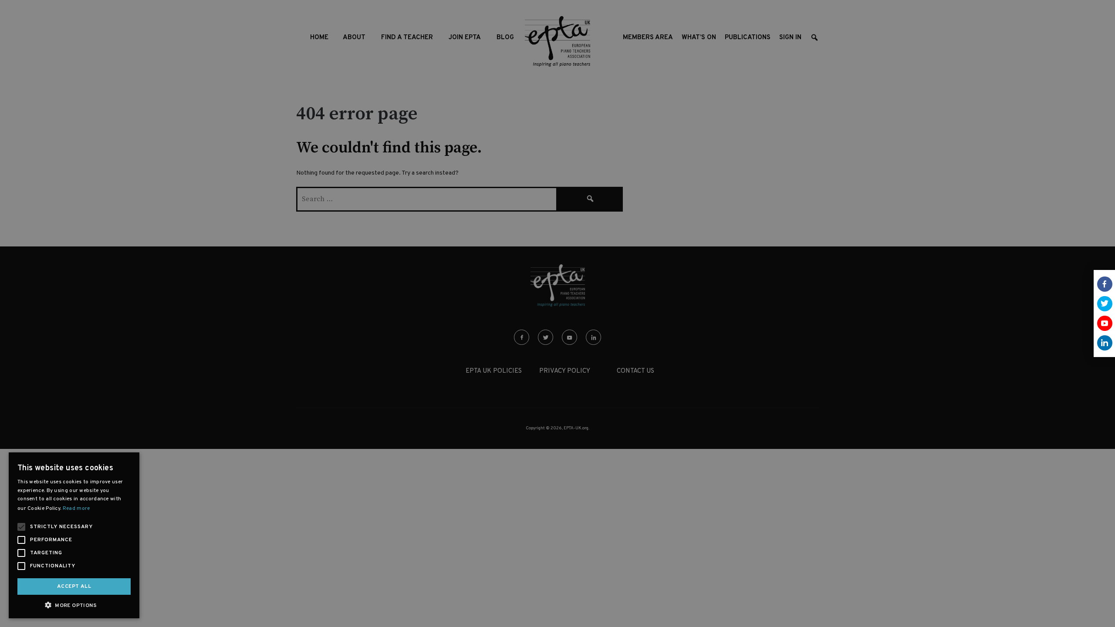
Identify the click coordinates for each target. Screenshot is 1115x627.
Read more (76, 508)
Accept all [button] (74, 586)
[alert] (557, 313)
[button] (74, 605)
